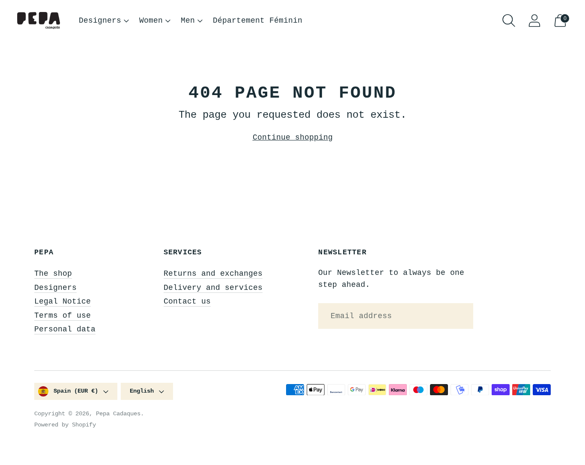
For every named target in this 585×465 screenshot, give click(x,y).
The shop (53, 273)
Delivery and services (213, 287)
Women (151, 20)
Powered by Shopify (65, 424)
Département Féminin (257, 20)
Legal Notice (62, 301)
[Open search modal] (509, 21)
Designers (100, 20)
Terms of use (62, 315)
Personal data (65, 329)
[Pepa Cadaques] (38, 21)
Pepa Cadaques (118, 413)
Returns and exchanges (213, 273)
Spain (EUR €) (76, 391)
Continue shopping (293, 137)
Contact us (187, 301)
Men (188, 20)
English (142, 391)
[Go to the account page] (534, 21)
